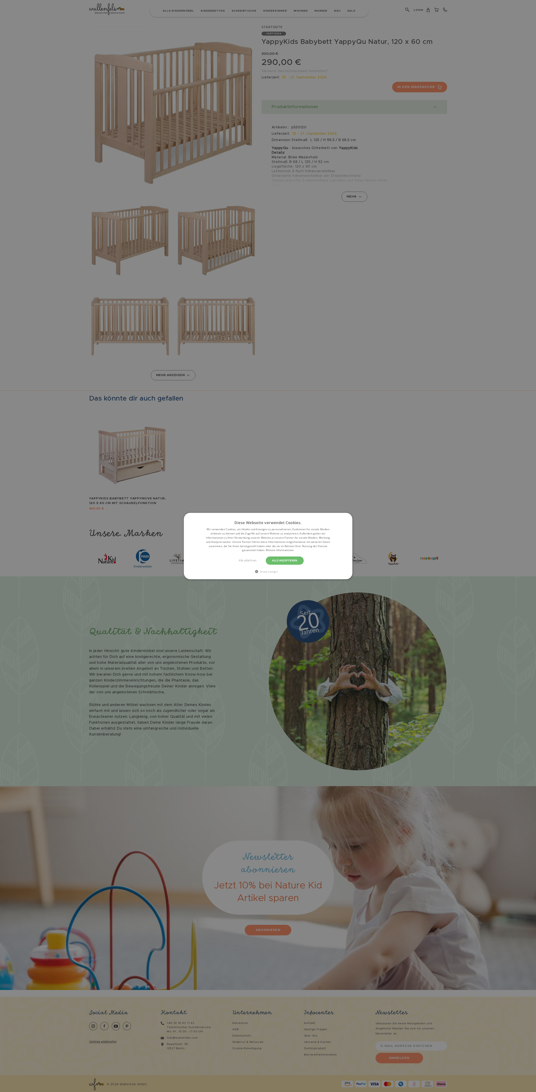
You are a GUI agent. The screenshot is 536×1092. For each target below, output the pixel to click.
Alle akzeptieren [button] (284, 560)
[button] (268, 571)
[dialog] (268, 546)
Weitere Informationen (280, 550)
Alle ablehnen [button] (248, 560)
